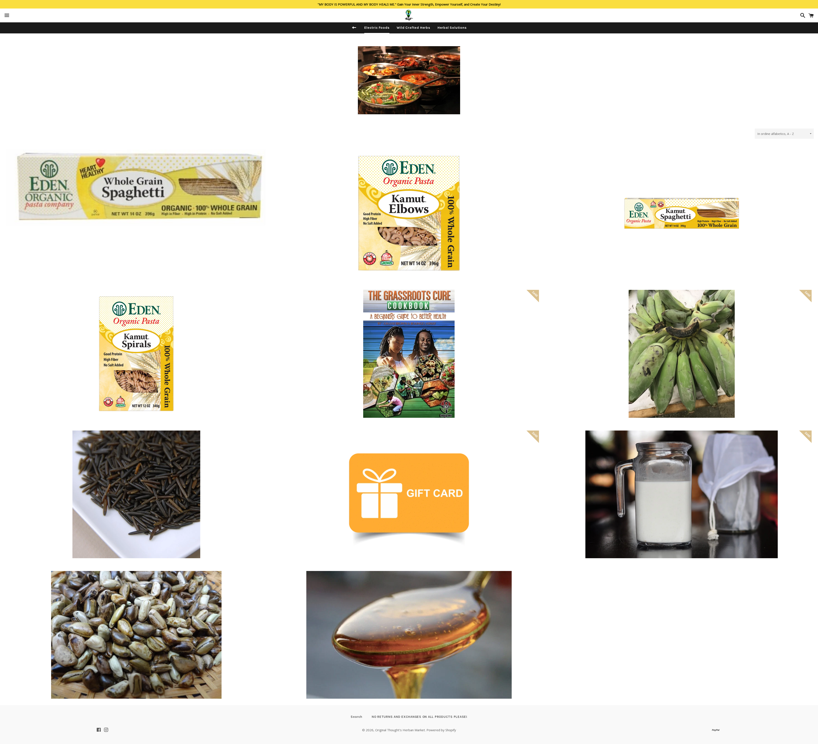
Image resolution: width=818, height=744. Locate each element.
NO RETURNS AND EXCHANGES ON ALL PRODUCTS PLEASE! (419, 717)
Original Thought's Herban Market (400, 730)
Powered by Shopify (441, 730)
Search (356, 717)
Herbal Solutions (452, 28)
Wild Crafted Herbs (413, 28)
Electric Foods (376, 28)
